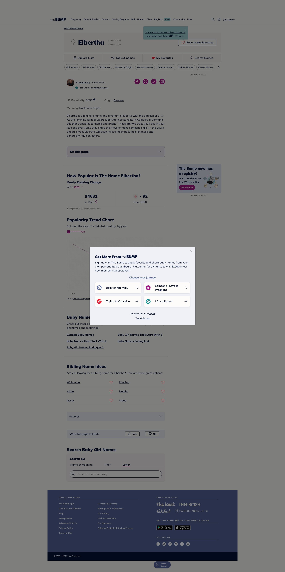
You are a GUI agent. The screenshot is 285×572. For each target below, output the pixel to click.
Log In (152, 313)
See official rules (143, 318)
